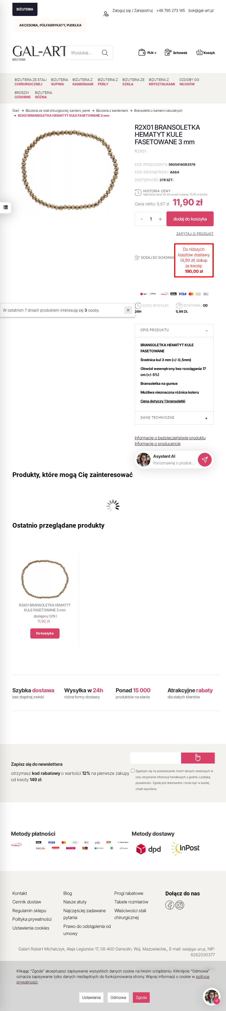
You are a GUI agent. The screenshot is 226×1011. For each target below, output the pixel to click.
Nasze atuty (75, 901)
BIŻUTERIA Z (82, 82)
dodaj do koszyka (190, 219)
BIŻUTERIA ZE (133, 82)
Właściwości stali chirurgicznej (130, 914)
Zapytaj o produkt (195, 233)
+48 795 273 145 (170, 10)
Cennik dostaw (26, 901)
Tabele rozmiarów (131, 901)
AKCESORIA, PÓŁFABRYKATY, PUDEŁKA (50, 25)
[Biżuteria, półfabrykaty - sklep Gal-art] (41, 51)
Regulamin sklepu (29, 910)
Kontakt (19, 893)
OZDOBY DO (189, 82)
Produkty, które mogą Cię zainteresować (72, 475)
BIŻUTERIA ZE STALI (31, 82)
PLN (150, 53)
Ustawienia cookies (30, 928)
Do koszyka (45, 633)
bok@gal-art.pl (201, 10)
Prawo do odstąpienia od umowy (87, 929)
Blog (67, 893)
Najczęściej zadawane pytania (84, 914)
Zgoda (141, 997)
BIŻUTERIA (25, 9)
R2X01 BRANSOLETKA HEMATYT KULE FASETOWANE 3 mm (45, 607)
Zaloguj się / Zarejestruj (132, 10)
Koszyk (209, 53)
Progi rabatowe (128, 893)
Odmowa (118, 997)
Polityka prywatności (32, 919)
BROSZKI (23, 95)
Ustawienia (91, 997)
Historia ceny (157, 191)
